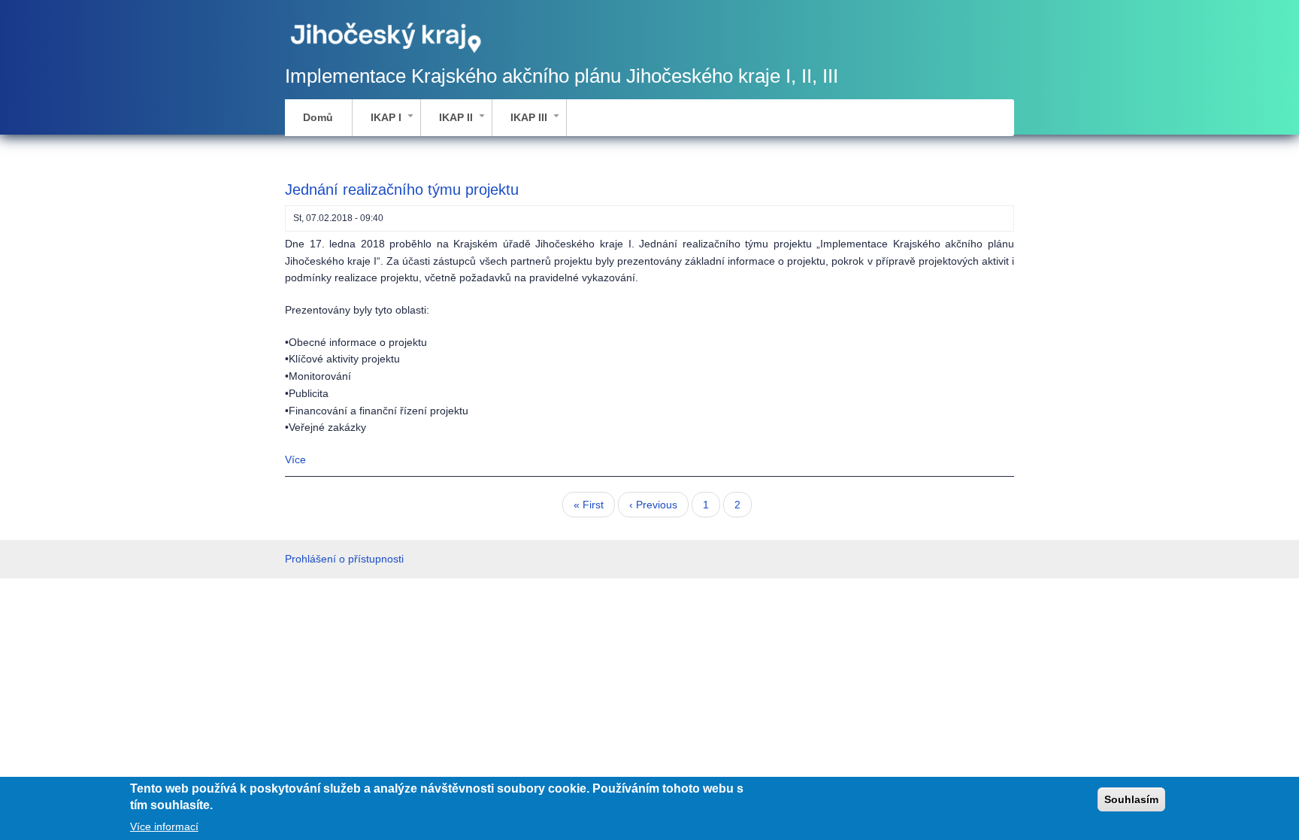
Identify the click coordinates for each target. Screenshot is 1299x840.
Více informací (164, 826)
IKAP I (395, 123)
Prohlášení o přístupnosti (344, 559)
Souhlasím (1131, 799)
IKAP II (465, 123)
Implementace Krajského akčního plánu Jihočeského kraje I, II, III (561, 76)
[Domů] (386, 36)
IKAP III (537, 123)
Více (295, 459)
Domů (318, 117)
